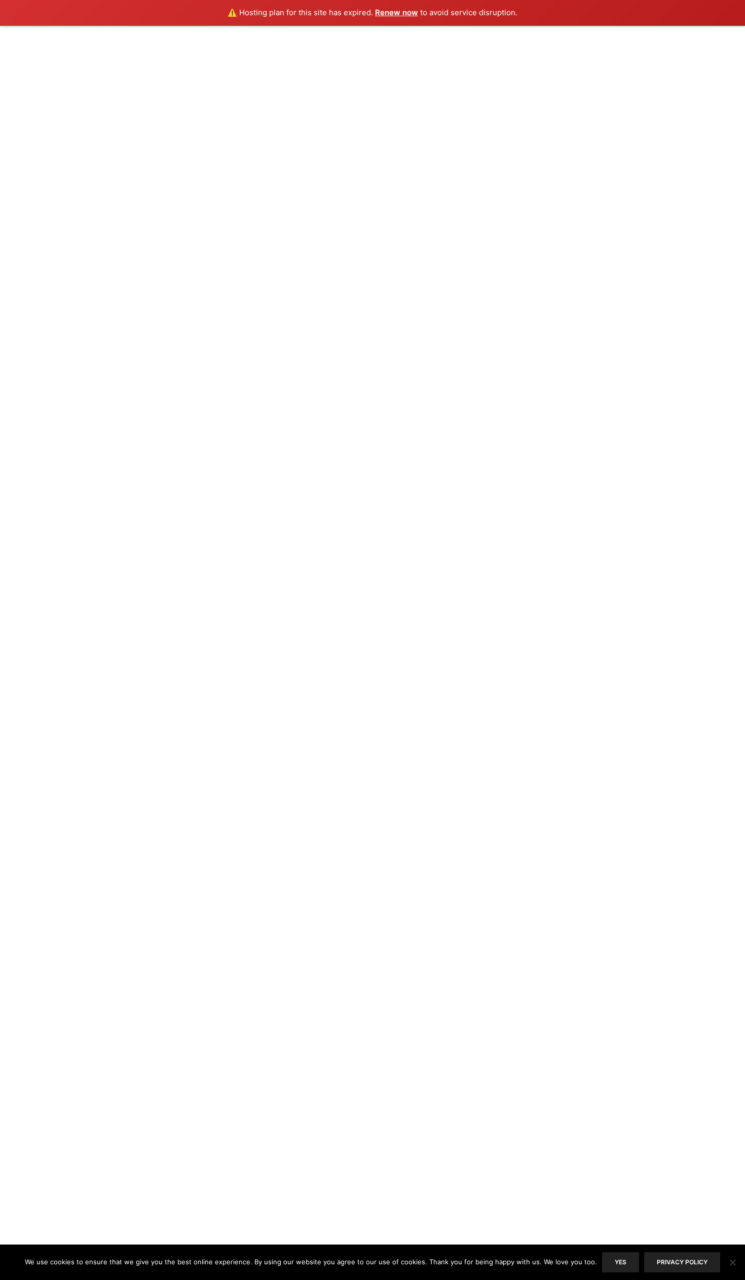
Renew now (396, 12)
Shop (243, 104)
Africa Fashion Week (311, 205)
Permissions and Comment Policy (169, 1110)
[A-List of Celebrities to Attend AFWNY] (170, 822)
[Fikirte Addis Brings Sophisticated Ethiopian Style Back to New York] (288, 478)
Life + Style (422, 104)
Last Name (520, 1147)
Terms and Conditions (169, 1093)
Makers (397, 205)
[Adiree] (372, 61)
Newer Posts (434, 942)
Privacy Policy (170, 1127)
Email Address (527, 1060)
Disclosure (169, 1075)
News (425, 547)
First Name (521, 1104)
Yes (620, 1262)
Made (329, 104)
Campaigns (374, 547)
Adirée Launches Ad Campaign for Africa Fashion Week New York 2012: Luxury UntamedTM (370, 590)
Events (482, 104)
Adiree (282, 104)
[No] (732, 1262)
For (369, 104)
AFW (350, 547)
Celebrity (360, 771)
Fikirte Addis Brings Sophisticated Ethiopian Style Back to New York (365, 400)
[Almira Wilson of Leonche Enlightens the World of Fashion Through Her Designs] (288, 320)
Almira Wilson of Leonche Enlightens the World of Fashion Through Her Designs (366, 242)
